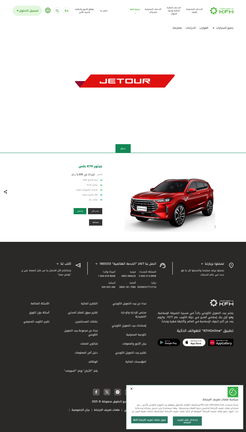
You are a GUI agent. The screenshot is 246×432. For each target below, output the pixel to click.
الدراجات (191, 27)
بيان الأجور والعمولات (134, 343)
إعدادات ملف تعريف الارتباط (187, 421)
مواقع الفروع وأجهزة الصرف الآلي (84, 10)
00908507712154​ (146, 287)
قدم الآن (95, 211)
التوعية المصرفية (136, 334)
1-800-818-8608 (106, 276)
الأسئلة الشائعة (40, 303)
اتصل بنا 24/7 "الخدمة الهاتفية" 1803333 (127, 264)
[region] (184, 407)
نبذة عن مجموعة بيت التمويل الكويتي (81, 332)
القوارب (203, 27)
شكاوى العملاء (89, 343)
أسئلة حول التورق (39, 312)
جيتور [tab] (123, 148)
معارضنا (177, 27)
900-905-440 (108, 287)
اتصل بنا (103, 11)
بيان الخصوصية (81, 409)
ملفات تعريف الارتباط (107, 409)
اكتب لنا (65, 264)
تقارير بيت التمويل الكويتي (130, 352)
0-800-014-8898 (147, 276)
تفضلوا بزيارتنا (214, 264)
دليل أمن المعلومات (86, 352)
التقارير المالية (89, 303)
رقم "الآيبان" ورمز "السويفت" (81, 370)
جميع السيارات (224, 27)
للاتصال (80, 211)
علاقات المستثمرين (86, 321)
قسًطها (96, 222)
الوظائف (93, 361)
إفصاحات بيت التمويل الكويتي (129, 325)
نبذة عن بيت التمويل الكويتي (129, 303)
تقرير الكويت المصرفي (36, 321)
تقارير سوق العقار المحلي (83, 312)
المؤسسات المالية (136, 361)
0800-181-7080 (127, 287)
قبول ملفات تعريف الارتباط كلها (149, 420)
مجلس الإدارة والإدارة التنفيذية (133, 314)
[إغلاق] (131, 388)
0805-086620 (128, 276)
